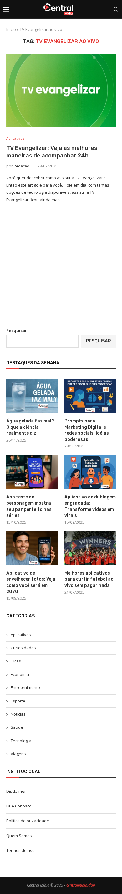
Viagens (18, 754)
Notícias (18, 714)
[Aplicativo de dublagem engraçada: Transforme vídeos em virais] (90, 472)
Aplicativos (21, 634)
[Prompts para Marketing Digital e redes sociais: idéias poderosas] (90, 396)
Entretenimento (25, 687)
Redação (21, 166)
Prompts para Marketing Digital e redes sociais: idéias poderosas (86, 430)
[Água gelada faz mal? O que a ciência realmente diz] (32, 396)
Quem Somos (19, 835)
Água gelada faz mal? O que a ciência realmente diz (30, 427)
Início (11, 29)
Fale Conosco (19, 806)
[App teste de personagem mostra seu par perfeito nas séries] (32, 472)
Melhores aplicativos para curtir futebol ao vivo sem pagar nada (89, 579)
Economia (20, 674)
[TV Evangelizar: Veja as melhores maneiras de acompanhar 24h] (61, 90)
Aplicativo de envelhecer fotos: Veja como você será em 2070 (30, 582)
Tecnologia (21, 740)
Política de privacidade (27, 820)
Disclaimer (16, 791)
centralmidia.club (80, 885)
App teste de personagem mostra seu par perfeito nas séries (29, 506)
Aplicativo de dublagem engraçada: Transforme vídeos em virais (90, 506)
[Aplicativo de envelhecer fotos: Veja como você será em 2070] (32, 548)
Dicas (16, 661)
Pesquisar (16, 330)
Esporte (18, 701)
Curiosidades (23, 648)
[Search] (116, 9)
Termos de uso (20, 850)
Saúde (17, 727)
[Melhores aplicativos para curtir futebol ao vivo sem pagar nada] (90, 548)
